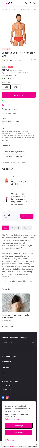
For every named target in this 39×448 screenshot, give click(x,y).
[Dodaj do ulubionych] (34, 60)
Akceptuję (19, 425)
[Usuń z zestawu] (32, 199)
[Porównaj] (31, 60)
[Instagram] (7, 397)
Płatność (27, 228)
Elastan (10, 121)
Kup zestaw (27, 216)
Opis (5, 228)
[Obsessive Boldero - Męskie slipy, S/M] (18, 29)
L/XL (16, 87)
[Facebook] (3, 397)
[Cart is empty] (34, 3)
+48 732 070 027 (7, 386)
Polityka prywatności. (13, 419)
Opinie (15, 228)
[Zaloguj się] (30, 3)
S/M (6, 87)
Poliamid (16, 121)
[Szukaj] (26, 3)
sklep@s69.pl (6, 389)
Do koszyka (18, 95)
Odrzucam (19, 432)
